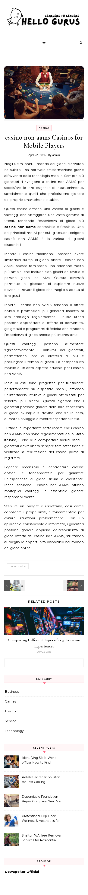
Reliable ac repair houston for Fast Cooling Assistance (41, 780)
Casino (44, 128)
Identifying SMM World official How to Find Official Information (39, 760)
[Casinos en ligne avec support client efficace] (74, 585)
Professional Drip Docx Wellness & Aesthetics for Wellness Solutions (41, 819)
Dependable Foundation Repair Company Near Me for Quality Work (41, 799)
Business (12, 691)
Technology (14, 731)
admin (56, 155)
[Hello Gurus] (44, 18)
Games (10, 701)
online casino (18, 566)
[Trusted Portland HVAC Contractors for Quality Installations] (13, 585)
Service (10, 721)
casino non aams (20, 227)
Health (10, 711)
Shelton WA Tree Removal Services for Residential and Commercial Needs (41, 838)
